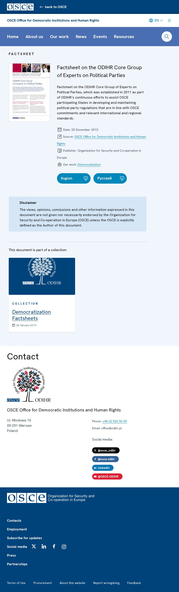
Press (11, 555)
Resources (124, 36)
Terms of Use (16, 583)
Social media (17, 546)
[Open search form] (167, 36)
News (81, 36)
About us (34, 36)
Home (13, 36)
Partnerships (17, 564)
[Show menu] (169, 20)
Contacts (14, 520)
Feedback (134, 583)
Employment (17, 529)
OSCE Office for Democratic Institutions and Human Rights (53, 20)
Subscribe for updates (24, 538)
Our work (59, 36)
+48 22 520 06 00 (114, 421)
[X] (34, 546)
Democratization (89, 164)
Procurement (42, 583)
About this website (72, 583)
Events (100, 36)
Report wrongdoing (106, 583)
